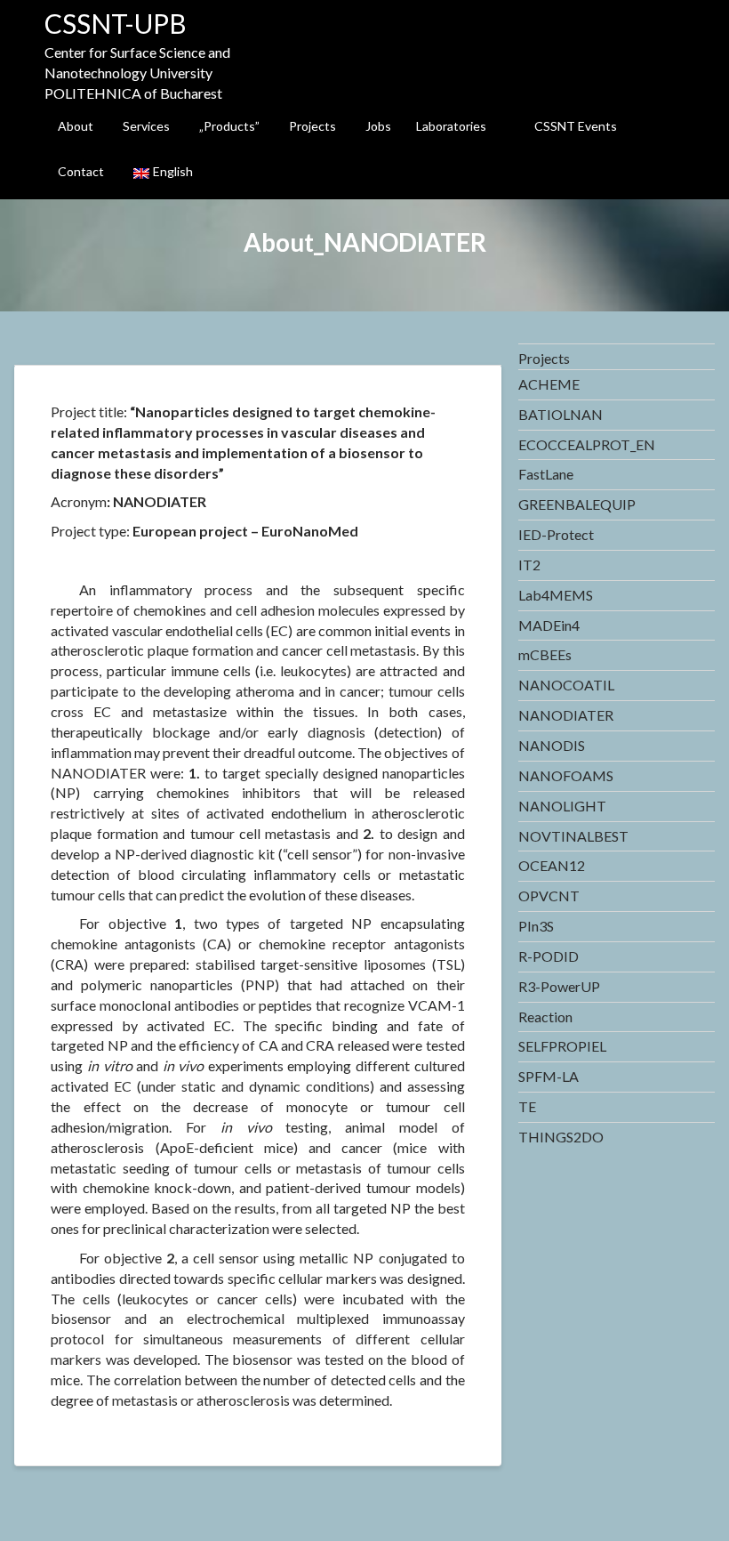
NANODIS (551, 745)
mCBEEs (545, 654)
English (173, 171)
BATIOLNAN (560, 414)
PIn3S (536, 925)
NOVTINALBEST (573, 835)
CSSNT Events (575, 125)
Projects (312, 125)
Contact (81, 171)
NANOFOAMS (565, 775)
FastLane (545, 473)
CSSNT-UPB (115, 23)
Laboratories (451, 125)
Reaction (545, 1016)
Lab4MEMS (555, 594)
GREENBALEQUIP (577, 504)
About (75, 125)
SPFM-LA (548, 1076)
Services (146, 125)
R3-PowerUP (559, 986)
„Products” (229, 125)
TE (527, 1106)
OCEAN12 (551, 865)
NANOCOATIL (566, 684)
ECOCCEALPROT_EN (586, 444)
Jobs (378, 125)
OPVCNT (549, 895)
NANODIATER (565, 714)
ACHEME (549, 383)
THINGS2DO (561, 1136)
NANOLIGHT (562, 805)
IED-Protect (556, 534)
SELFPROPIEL (562, 1045)
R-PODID (548, 956)
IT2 (529, 564)
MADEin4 (549, 625)
